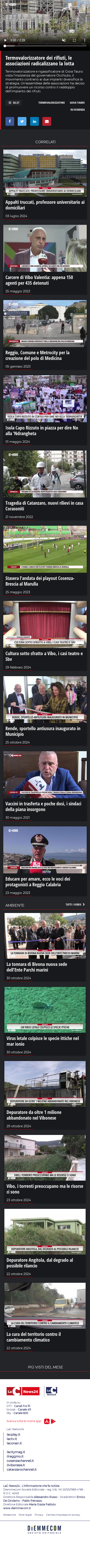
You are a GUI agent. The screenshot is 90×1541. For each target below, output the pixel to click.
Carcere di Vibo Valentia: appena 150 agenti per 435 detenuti (39, 280)
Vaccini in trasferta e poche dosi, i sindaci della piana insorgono (43, 806)
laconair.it (14, 1443)
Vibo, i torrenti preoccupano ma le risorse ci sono (45, 1189)
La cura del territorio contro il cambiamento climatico (34, 1337)
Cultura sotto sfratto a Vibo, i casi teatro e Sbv (44, 656)
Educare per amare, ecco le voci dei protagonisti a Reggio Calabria (37, 881)
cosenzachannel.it (20, 1461)
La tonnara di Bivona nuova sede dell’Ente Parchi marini (37, 967)
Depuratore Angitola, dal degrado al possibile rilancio (40, 1263)
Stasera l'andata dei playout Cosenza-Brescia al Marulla (39, 581)
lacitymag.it (16, 1452)
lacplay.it (13, 1434)
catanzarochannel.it (22, 1469)
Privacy (39, 1514)
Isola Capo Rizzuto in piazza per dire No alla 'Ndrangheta (41, 430)
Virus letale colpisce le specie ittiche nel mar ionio (43, 1041)
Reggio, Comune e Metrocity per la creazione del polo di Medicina (37, 355)
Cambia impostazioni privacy (63, 1514)
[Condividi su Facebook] (9, 122)
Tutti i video (74, 904)
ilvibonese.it (16, 1465)
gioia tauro (77, 103)
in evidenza (77, 110)
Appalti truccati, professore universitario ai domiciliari (45, 205)
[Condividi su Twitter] (21, 122)
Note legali (25, 1514)
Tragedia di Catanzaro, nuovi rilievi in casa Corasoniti (44, 505)
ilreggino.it (15, 1456)
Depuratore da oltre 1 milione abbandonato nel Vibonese (34, 1115)
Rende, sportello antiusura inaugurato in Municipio (42, 731)
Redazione (9, 1514)
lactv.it (12, 1439)
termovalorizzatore (51, 103)
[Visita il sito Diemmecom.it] (45, 1535)
